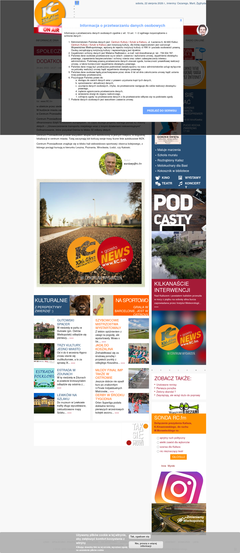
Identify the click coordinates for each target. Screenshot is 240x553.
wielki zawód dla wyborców (175, 442)
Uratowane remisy (166, 384)
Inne (163, 465)
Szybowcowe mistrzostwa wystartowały (108, 324)
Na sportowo (132, 300)
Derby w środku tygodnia (109, 396)
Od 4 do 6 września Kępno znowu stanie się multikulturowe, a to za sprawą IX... (72, 357)
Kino (166, 177)
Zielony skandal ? (166, 391)
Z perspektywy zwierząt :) (48, 309)
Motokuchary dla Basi (172, 165)
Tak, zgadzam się (139, 536)
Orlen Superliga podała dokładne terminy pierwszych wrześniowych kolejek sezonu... (109, 407)
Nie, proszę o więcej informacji (146, 544)
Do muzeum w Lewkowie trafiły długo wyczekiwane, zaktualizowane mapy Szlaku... (71, 407)
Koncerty (192, 185)
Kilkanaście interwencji (172, 287)
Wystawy (193, 177)
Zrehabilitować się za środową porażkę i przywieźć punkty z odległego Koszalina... (107, 358)
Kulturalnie (51, 300)
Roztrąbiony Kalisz (170, 160)
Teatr (167, 183)
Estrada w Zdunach (66, 372)
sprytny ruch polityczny (172, 437)
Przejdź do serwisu (162, 110)
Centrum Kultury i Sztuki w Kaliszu (129, 42)
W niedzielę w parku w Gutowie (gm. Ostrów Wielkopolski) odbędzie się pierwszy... (71, 332)
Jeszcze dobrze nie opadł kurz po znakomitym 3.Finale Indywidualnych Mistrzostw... (109, 386)
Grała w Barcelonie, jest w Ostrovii (131, 311)
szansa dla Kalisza (170, 446)
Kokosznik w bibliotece (173, 170)
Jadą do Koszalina (104, 347)
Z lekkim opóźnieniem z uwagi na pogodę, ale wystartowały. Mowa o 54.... (108, 336)
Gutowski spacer (65, 322)
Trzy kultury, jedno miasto (69, 347)
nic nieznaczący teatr (171, 451)
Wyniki (171, 465)
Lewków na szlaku (67, 396)
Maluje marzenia (169, 149)
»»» (71, 338)
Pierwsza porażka (166, 388)
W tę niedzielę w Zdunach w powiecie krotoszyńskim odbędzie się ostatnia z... (71, 381)
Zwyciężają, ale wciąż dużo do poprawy (178, 395)
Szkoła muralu (167, 154)
